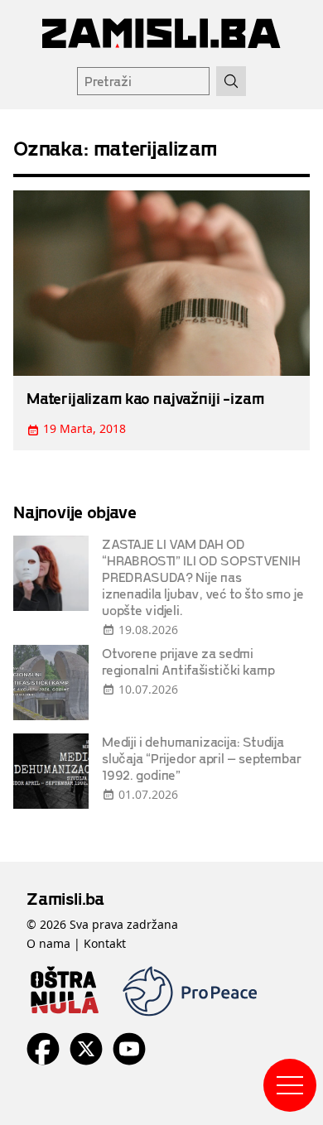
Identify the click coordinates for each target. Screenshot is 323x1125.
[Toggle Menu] (289, 1085)
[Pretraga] (231, 81)
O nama (48, 943)
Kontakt (105, 943)
